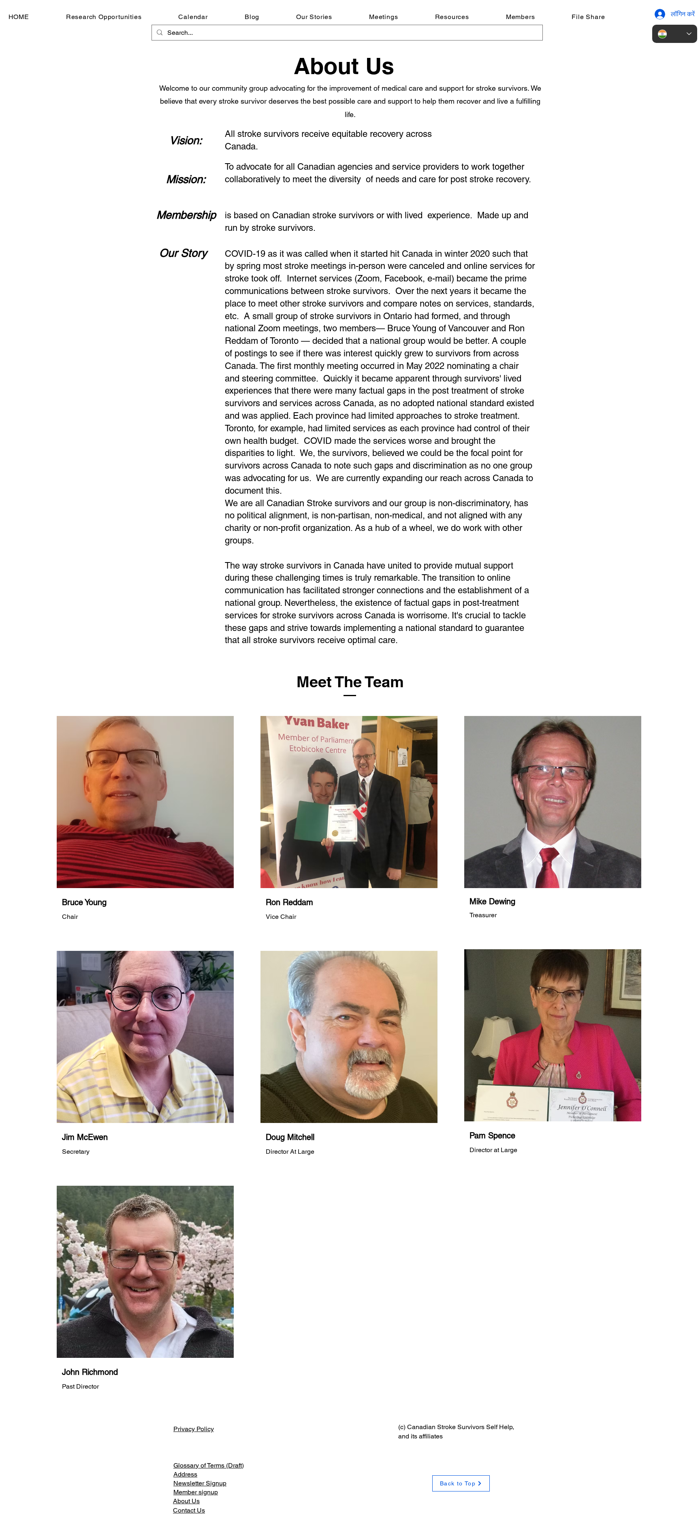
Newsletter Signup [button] (199, 1483)
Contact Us (189, 1510)
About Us (186, 1501)
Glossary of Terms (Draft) (208, 1465)
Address (185, 1474)
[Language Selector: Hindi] (674, 34)
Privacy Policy (193, 1429)
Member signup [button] (195, 1492)
